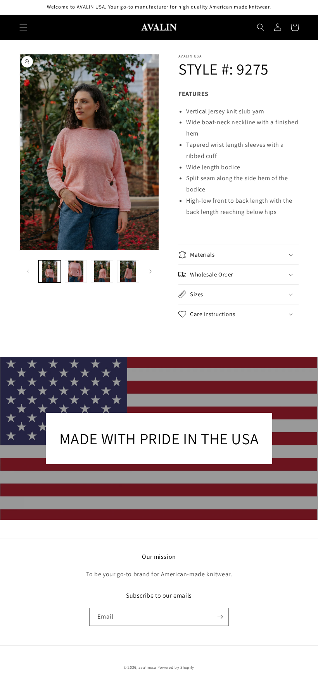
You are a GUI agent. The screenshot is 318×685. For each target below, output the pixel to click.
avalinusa (147, 667)
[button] (23, 27)
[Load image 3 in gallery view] (102, 271)
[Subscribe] (219, 617)
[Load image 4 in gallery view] (128, 271)
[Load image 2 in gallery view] (76, 271)
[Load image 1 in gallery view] (49, 271)
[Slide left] (27, 271)
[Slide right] (150, 271)
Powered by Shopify (176, 667)
